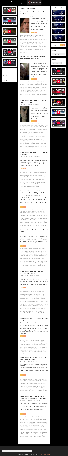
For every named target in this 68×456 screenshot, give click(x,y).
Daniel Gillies (31, 38)
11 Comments (39, 61)
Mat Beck (39, 45)
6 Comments (38, 16)
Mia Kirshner (22, 139)
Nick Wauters (44, 46)
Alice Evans (27, 123)
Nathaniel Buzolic (38, 46)
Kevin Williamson (22, 43)
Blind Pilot (39, 35)
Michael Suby (22, 46)
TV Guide (21, 147)
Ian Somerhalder (22, 40)
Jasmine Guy (33, 40)
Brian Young (22, 36)
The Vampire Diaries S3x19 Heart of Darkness (28, 265)
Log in (4, 73)
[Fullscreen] (14, 13)
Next (47, 442)
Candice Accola (27, 36)
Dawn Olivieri (40, 129)
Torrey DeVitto (35, 50)
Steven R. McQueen (23, 49)
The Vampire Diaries (39, 49)
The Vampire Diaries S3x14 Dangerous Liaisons (28, 436)
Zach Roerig (28, 52)
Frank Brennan (38, 130)
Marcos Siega (26, 45)
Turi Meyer (40, 50)
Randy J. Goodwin (38, 142)
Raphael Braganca (32, 60)
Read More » (34, 32)
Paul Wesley (28, 142)
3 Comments (38, 234)
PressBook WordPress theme (45, 454)
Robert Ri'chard (27, 143)
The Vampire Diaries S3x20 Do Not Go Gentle (38, 223)
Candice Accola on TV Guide (30, 292)
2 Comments (37, 156)
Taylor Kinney (38, 264)
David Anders (41, 128)
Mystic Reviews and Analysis (9, 1)
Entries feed (5, 75)
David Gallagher (28, 129)
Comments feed (6, 78)
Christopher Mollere (38, 36)
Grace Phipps (45, 39)
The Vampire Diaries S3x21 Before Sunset (39, 185)
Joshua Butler (32, 42)
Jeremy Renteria (39, 40)
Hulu (20, 132)
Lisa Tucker (43, 136)
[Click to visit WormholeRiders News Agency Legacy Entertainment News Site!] (58, 27)
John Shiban (22, 42)
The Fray (34, 49)
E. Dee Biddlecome (29, 39)
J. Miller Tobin (28, 40)
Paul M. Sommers (23, 142)
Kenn (30, 361)
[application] (9, 10)
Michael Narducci (44, 45)
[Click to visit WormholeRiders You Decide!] (58, 14)
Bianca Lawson (27, 125)
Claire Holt (44, 36)
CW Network (22, 38)
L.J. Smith (27, 43)
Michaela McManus (23, 140)
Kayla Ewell (30, 88)
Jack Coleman (35, 132)
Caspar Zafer (33, 126)
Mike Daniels (33, 46)
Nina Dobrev (40, 91)
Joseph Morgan (27, 42)
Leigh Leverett (37, 43)
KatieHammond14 (30, 156)
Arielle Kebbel (43, 123)
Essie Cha (40, 39)
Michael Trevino (27, 46)
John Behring (44, 40)
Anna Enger (38, 123)
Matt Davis (43, 137)
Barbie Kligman (34, 35)
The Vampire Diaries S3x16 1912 (25, 351)
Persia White (33, 142)
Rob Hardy (44, 142)
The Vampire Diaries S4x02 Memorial (26, 50)
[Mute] (12, 13)
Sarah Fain (37, 143)
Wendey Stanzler (23, 52)
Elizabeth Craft (36, 39)
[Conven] (58, 21)
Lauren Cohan (32, 43)
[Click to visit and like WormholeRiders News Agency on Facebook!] (58, 33)
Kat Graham (41, 42)
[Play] (4, 13)
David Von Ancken (23, 39)
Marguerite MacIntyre (33, 45)
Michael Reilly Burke (23, 91)
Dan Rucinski (26, 38)
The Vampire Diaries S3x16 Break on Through (27, 312)
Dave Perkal (36, 38)
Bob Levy (43, 35)
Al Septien (23, 35)
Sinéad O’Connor (43, 143)
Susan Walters (29, 49)
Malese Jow (22, 45)
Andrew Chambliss (28, 35)
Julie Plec (37, 42)
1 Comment (38, 400)
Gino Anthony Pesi (44, 130)
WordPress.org (6, 80)
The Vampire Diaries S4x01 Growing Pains (34, 94)
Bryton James (45, 125)
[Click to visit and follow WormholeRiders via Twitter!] (58, 40)
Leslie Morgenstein (43, 43)
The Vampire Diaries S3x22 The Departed (27, 146)
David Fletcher (41, 38)
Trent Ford (41, 146)
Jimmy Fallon (28, 133)
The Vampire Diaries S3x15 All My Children (34, 390)
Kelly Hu (38, 135)
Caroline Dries (32, 36)
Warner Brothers (45, 50)
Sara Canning (33, 143)
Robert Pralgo (22, 143)
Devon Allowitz (45, 129)
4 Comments (36, 104)
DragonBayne (30, 104)
